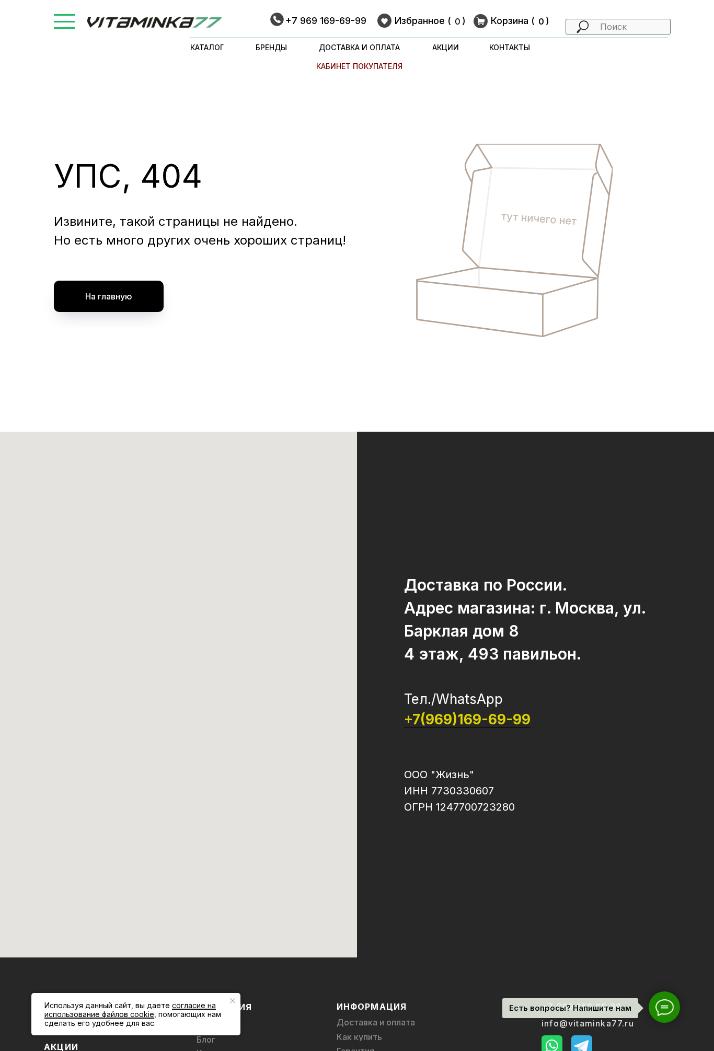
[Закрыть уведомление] (232, 1001)
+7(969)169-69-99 (467, 719)
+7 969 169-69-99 (325, 20)
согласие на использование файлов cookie (130, 1010)
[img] (154, 22)
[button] (64, 15)
